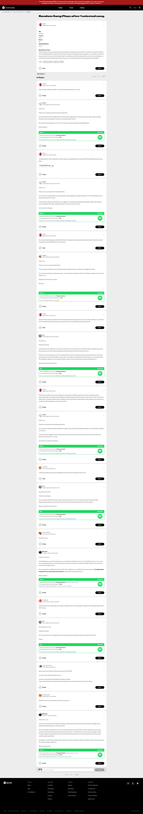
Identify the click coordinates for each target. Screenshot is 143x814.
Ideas (82, 7)
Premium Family (92, 792)
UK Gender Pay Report (79, 811)
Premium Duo (91, 788)
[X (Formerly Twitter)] (133, 783)
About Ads (41, 811)
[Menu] (139, 8)
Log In (134, 7)
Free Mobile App (72, 792)
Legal (5, 811)
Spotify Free (91, 799)
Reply (99, 68)
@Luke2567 (47, 492)
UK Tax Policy (69, 811)
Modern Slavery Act (59, 811)
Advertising (51, 792)
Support (70, 785)
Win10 (61, 61)
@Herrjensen (47, 627)
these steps (81, 3)
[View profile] (40, 24)
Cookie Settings (33, 811)
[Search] (130, 8)
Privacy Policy (24, 811)
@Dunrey (42, 109)
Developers (51, 788)
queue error (56, 61)
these (53, 436)
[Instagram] (128, 783)
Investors (50, 795)
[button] (104, 25)
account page (99, 561)
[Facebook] (137, 783)
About (29, 785)
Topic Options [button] (40, 74)
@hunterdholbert (44, 557)
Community (10, 7)
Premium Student (92, 795)
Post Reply (99, 770)
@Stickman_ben (44, 719)
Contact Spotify (72, 795)
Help (60, 7)
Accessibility (49, 811)
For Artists (50, 785)
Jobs (29, 788)
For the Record (31, 792)
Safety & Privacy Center (13, 811)
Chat (71, 7)
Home (10, 12)
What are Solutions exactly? (72, 582)
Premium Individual (93, 785)
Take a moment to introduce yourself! (66, 140)
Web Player (71, 788)
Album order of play (48, 61)
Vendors (50, 799)
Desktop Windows (21, 12)
